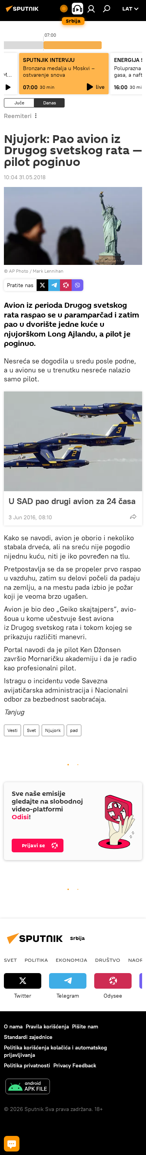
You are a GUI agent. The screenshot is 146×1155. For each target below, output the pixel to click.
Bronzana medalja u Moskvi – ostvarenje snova (59, 71)
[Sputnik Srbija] (23, 11)
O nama (13, 1026)
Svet (31, 730)
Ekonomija (71, 959)
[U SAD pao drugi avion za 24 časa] (73, 441)
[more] (133, 516)
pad (74, 730)
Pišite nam (85, 1026)
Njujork (53, 730)
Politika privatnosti (27, 1065)
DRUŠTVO (107, 959)
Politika (36, 959)
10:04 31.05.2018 (25, 177)
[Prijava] (91, 8)
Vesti (12, 730)
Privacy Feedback (74, 1065)
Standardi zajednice (28, 1036)
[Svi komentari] (11, 1143)
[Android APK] (27, 1087)
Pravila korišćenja (47, 1026)
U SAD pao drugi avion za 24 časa (72, 501)
